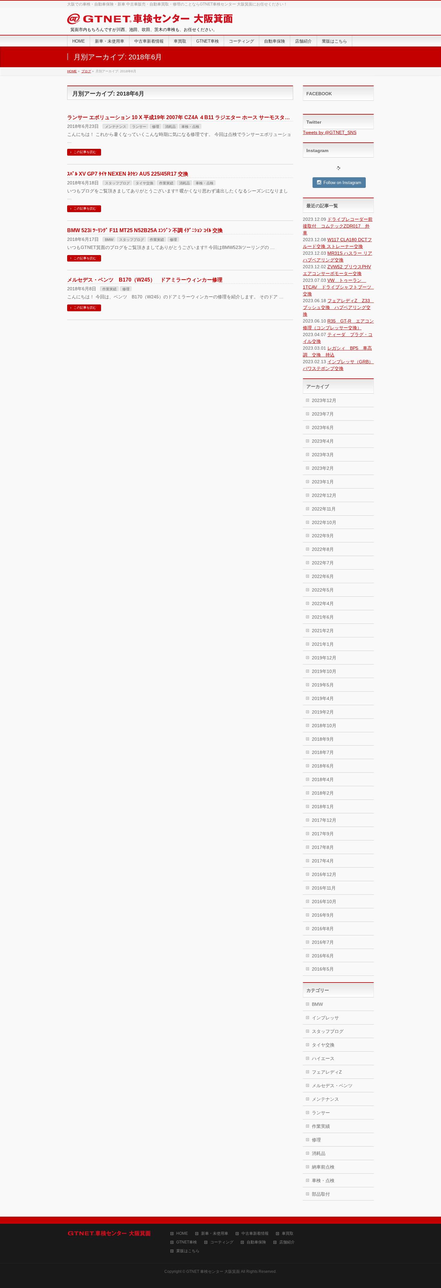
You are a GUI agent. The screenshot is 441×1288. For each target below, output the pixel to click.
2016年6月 (323, 955)
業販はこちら (188, 1251)
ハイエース (323, 1058)
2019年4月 (323, 698)
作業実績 (166, 183)
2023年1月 (323, 481)
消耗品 (170, 127)
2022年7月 (323, 562)
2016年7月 (323, 942)
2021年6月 (323, 617)
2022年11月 (324, 508)
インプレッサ (325, 1017)
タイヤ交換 (144, 183)
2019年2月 (323, 712)
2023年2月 (323, 468)
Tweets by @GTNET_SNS (329, 132)
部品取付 (321, 1194)
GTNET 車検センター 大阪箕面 (213, 1271)
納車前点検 (323, 1167)
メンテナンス (115, 127)
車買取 (287, 1233)
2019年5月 (323, 684)
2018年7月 (323, 752)
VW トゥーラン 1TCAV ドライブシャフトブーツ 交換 (339, 287)
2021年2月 (323, 630)
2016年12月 (324, 874)
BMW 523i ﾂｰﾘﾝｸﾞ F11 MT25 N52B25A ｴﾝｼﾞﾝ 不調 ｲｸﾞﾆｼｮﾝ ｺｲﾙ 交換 (145, 230)
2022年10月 (324, 522)
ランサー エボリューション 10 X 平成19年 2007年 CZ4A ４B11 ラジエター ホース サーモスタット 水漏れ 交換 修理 (203, 117)
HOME (182, 1233)
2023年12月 (324, 400)
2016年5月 (323, 969)
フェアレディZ (327, 1072)
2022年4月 (323, 603)
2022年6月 (323, 576)
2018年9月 (323, 739)
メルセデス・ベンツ (332, 1085)
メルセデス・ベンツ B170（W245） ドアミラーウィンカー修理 (144, 280)
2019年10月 (324, 671)
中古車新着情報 (255, 1233)
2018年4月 (323, 779)
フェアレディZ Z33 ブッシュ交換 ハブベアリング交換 (338, 307)
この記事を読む (85, 152)
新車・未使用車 (214, 1233)
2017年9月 (323, 833)
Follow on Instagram (342, 182)
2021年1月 (323, 644)
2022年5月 (323, 589)
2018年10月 (324, 725)
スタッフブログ (117, 183)
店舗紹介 (287, 1242)
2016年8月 (323, 928)
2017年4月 (323, 860)
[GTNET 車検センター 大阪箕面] (150, 20)
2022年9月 (323, 535)
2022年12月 (324, 495)
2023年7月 (323, 414)
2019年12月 (324, 657)
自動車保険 (256, 1242)
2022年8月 (323, 549)
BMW (109, 240)
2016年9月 (323, 915)
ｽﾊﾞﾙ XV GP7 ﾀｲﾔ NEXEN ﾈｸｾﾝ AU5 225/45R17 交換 (127, 174)
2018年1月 (323, 806)
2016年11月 (324, 888)
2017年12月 (324, 820)
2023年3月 (323, 454)
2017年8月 (323, 847)
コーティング (221, 1242)
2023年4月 (323, 441)
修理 (155, 127)
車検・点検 (190, 127)
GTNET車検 (186, 1242)
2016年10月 (324, 901)
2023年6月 (323, 427)
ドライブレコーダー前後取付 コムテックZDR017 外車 (338, 226)
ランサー (139, 127)
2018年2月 (323, 793)
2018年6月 (323, 765)
